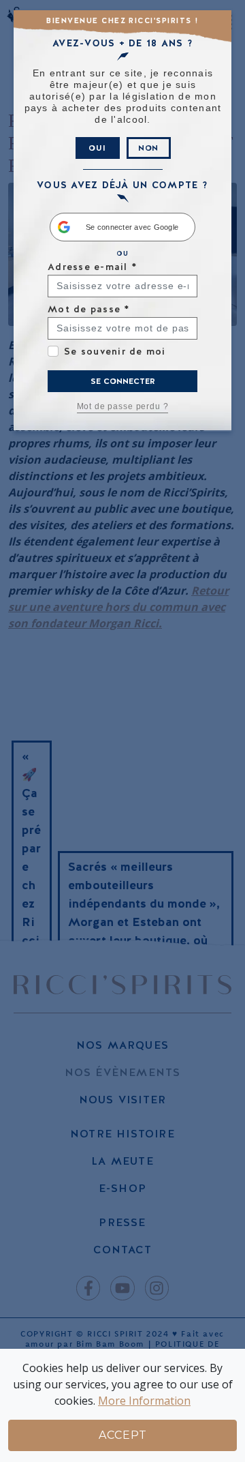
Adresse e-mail (92, 266)
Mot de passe (89, 309)
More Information (144, 1400)
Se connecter (123, 381)
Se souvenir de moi (115, 351)
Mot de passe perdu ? (123, 406)
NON (148, 148)
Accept (123, 1435)
